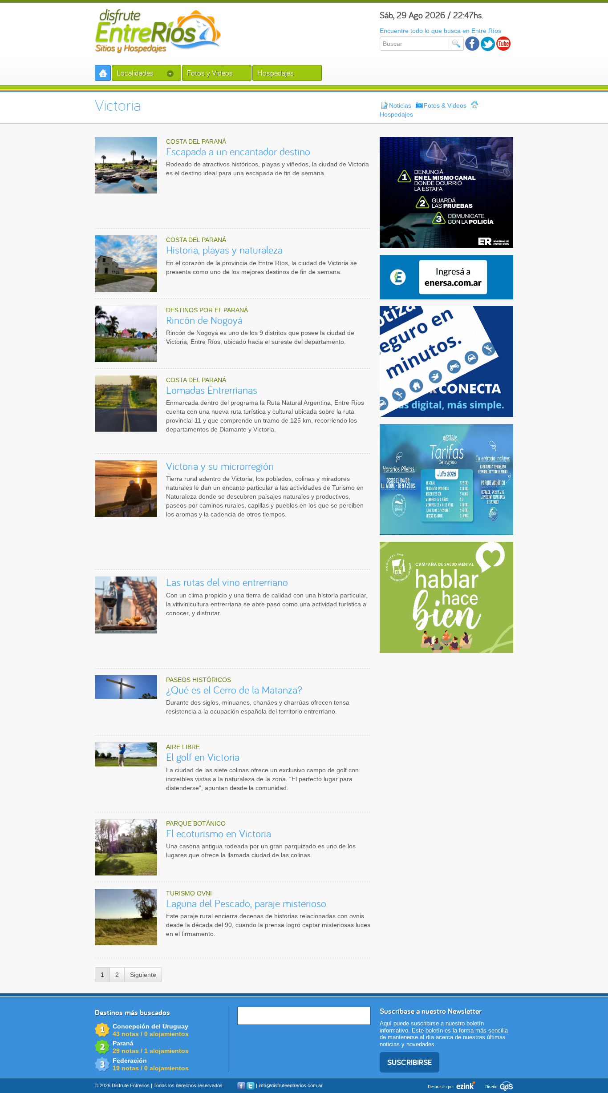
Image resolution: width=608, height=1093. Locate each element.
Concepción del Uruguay (150, 1026)
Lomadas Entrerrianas (211, 390)
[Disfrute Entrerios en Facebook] (472, 43)
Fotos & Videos (445, 105)
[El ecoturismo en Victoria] (126, 847)
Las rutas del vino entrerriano (227, 582)
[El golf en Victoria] (126, 754)
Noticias (400, 105)
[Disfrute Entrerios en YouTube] (503, 43)
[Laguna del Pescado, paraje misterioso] (126, 917)
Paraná (123, 1043)
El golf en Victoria (202, 757)
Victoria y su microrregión (220, 466)
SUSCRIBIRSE (409, 1062)
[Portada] (103, 73)
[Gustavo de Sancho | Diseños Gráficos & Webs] (497, 1085)
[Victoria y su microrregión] (126, 488)
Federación (130, 1060)
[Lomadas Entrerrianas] (126, 403)
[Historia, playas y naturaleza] (126, 263)
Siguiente (143, 974)
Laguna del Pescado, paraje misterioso (246, 903)
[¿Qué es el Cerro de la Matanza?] (126, 687)
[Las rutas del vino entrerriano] (126, 605)
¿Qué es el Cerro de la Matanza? (234, 690)
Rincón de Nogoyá (204, 320)
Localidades (136, 73)
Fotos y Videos (210, 73)
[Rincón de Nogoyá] (126, 334)
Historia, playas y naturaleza (224, 250)
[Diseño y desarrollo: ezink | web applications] (452, 1085)
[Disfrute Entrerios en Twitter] (488, 43)
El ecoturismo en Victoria (218, 833)
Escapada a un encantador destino (238, 151)
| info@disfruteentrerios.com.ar (289, 1085)
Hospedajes (275, 73)
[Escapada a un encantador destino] (126, 165)
